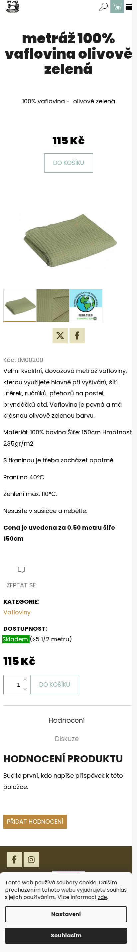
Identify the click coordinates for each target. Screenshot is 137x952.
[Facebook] (77, 335)
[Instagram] (31, 859)
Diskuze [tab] (67, 738)
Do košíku (68, 163)
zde (102, 897)
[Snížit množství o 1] (25, 689)
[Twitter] (60, 335)
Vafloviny (17, 612)
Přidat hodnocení (35, 821)
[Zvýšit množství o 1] (25, 680)
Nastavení (66, 914)
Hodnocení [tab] (67, 720)
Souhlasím (66, 935)
